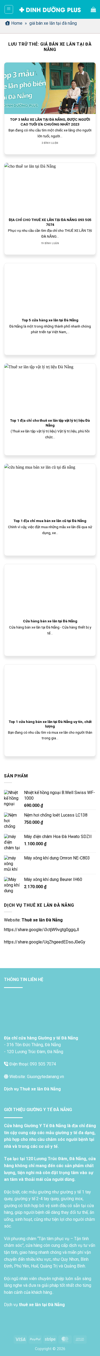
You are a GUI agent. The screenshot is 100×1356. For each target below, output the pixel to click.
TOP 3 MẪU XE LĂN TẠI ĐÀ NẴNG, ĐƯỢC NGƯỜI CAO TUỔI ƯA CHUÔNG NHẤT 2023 (50, 121)
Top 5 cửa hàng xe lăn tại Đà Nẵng (50, 320)
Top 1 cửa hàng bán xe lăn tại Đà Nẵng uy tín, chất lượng (50, 724)
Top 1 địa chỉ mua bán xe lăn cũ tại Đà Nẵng (50, 521)
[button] (9, 9)
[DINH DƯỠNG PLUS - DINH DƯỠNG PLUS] (50, 9)
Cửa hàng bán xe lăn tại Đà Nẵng (50, 621)
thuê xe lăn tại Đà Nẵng (42, 1304)
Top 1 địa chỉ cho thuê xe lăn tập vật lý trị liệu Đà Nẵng (50, 422)
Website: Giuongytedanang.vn (36, 1076)
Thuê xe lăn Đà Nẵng (42, 920)
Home (16, 23)
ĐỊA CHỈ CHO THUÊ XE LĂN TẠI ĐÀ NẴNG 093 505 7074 (50, 222)
